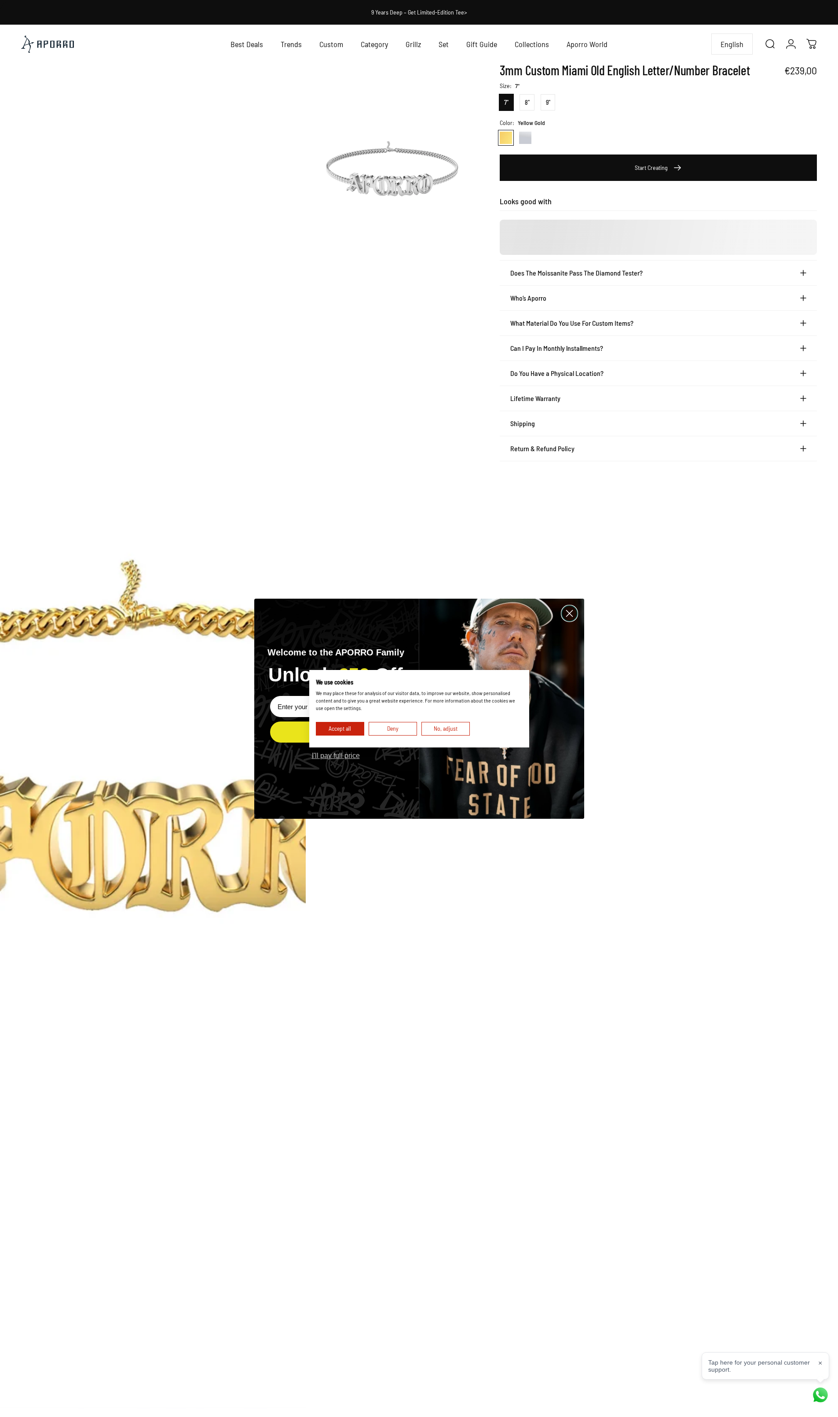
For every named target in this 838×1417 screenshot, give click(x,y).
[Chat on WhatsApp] (820, 1395)
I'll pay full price (336, 755)
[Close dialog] (569, 613)
